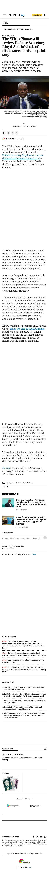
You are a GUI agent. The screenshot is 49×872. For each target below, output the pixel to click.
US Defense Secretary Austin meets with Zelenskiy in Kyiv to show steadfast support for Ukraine (31, 521)
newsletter (7, 749)
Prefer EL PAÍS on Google (14, 139)
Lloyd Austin (14, 538)
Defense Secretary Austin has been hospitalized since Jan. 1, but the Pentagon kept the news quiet (31, 503)
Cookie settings (28, 853)
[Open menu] (4, 15)
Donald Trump (18, 29)
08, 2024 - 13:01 (28, 126)
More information (7, 549)
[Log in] (45, 15)
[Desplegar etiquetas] (45, 537)
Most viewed (7, 682)
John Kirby (37, 538)
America (5, 538)
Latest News (29, 29)
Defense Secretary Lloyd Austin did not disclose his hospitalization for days (23, 157)
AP (24, 123)
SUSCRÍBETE (37, 15)
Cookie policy (38, 853)
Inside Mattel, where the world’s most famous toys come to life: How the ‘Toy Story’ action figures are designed (25, 695)
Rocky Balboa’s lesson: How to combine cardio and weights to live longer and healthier (23, 708)
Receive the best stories (12, 754)
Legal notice (10, 853)
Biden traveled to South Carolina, (27, 328)
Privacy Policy (19, 853)
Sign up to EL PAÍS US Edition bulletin (19, 483)
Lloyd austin (7, 35)
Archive (5, 774)
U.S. (5, 23)
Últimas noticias (9, 637)
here (34, 554)
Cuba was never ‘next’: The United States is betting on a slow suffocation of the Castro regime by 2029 (24, 669)
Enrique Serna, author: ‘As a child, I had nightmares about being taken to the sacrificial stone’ (24, 654)
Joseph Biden (7, 29)
